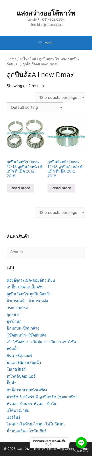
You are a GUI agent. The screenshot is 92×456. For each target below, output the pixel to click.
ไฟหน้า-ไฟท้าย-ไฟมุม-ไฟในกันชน (36, 424)
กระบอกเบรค (17, 307)
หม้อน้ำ (13, 349)
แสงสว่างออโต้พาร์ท (46, 13)
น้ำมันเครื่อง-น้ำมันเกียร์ (26, 431)
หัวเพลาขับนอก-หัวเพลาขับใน (31, 403)
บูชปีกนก (14, 321)
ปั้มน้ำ (12, 383)
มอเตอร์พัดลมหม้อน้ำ (24, 362)
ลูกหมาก (14, 314)
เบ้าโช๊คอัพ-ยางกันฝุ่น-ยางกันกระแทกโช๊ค (41, 342)
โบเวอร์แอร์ (16, 369)
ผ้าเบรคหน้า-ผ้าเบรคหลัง (27, 301)
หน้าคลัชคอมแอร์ (21, 376)
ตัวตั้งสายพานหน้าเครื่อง (27, 390)
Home (12, 59)
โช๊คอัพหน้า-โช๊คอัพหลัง (26, 335)
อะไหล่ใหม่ (28, 59)
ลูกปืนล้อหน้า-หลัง (53, 59)
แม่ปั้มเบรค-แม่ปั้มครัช (25, 287)
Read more (20, 188)
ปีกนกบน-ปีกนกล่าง (23, 328)
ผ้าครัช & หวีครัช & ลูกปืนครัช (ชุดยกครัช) (42, 396)
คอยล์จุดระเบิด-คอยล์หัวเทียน (31, 280)
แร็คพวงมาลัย (18, 410)
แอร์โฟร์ (13, 417)
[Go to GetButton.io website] (81, 451)
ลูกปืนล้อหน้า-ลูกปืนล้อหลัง (28, 294)
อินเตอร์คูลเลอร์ (19, 355)
